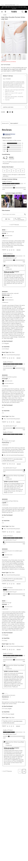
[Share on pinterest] (12, 112)
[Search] (22, 12)
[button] (26, 11)
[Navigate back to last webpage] (2, 15)
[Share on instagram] (10, 112)
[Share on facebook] (7, 112)
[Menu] (2, 11)
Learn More (14, 8)
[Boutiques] (5, 12)
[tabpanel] (14, 449)
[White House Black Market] (14, 11)
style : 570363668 (7, 78)
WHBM (4, 14)
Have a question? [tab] (14, 123)
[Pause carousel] (27, 8)
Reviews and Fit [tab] (5, 123)
